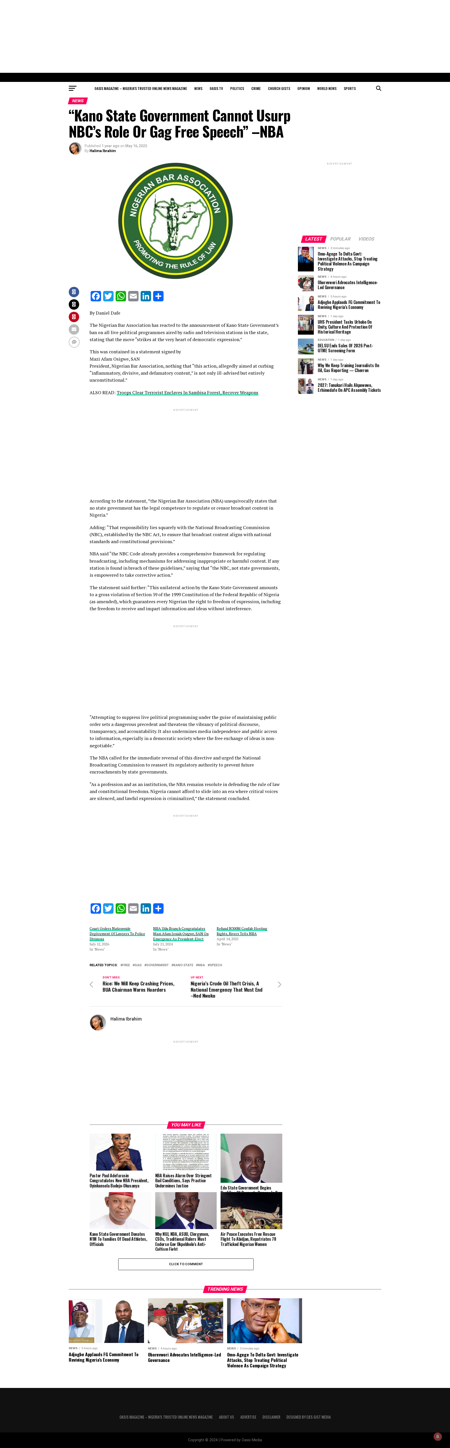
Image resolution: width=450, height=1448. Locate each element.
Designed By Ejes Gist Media (308, 1417)
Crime (256, 88)
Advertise (248, 1417)
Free (126, 965)
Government (157, 965)
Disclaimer (271, 1417)
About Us (226, 1417)
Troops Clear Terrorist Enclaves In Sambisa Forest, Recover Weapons (187, 392)
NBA (201, 965)
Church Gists (279, 88)
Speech (216, 965)
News (198, 88)
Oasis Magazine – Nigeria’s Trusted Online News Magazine (141, 88)
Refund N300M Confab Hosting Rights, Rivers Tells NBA (242, 931)
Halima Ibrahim (103, 151)
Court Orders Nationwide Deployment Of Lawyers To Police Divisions (117, 933)
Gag (138, 965)
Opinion (303, 88)
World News (326, 88)
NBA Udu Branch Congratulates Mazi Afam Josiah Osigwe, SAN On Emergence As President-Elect (181, 933)
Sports (350, 88)
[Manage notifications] (438, 1436)
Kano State (183, 965)
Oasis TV (216, 88)
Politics (237, 88)
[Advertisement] (225, 36)
